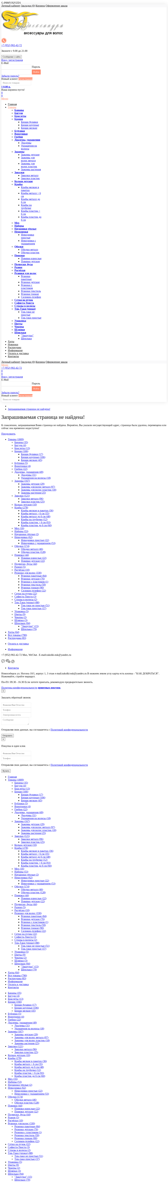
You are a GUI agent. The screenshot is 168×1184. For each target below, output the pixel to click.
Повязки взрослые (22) (33, 558)
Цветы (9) (19, 614)
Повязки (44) (21, 555)
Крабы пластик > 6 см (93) (36, 522)
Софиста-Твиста (24, 303)
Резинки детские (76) (33, 578)
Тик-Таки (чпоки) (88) (26, 602)
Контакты (13, 356)
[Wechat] (8, 662)
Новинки (13, 344)
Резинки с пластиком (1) (34, 581)
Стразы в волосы (24, 305)
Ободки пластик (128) (33, 552)
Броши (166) (21, 451)
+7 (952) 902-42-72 (11, 45)
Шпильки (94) (22, 623)
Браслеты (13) (22, 448)
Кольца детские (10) (25, 504)
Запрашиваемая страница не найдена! (29, 409)
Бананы (19, 110)
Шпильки (20, 332)
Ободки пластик (30, 252)
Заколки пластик (30, 178)
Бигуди (18, 113)
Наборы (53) (21, 531)
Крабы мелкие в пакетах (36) (37, 510)
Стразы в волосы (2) (25, 599)
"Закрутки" (27, 335)
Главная (12, 104)
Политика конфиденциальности (19, 687)
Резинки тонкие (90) (32, 587)
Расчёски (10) (22, 569)
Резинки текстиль (31, 291)
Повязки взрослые (31, 258)
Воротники (21, 133)
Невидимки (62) (23, 537)
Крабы (18, 184)
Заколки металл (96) (32, 498)
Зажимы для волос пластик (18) (38, 489)
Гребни (18, 136)
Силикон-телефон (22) (33, 590)
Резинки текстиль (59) (33, 584)
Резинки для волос (25, 273)
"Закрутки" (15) (30, 626)
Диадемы (26, 142)
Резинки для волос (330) (28, 572)
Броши (18, 119)
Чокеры (19, 326)
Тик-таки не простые (28, 313)
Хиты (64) (13, 632)
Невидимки (21, 231)
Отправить (7, 735)
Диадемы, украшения (27, 139)
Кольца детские (23, 181)
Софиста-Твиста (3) (25, 596)
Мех (16, 222)
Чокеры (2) (20, 617)
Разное (18, 267)
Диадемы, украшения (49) (28, 472)
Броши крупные (30, 125)
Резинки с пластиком (27, 286)
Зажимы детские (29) (32, 483)
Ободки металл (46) (32, 549)
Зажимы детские (30, 154)
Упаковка (20, 320)
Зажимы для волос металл (28, 159)
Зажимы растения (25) (33, 492)
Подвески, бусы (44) (25, 564)
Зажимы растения (31, 169)
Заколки (19, 172)
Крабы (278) (21, 507)
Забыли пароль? (10, 75)
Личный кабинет (10, 5)
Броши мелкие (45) (31, 460)
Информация (15, 350)
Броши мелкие (29, 128)
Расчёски (19, 270)
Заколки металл (29, 175)
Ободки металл (29, 249)
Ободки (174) (21, 546)
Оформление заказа (56, 5)
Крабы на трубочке (26, 206)
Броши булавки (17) (32, 454)
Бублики (19, 131)
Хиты (11, 341)
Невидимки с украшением (28, 242)
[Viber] (3, 662)
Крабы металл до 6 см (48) (35, 516)
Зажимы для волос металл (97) (38, 486)
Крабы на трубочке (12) (34, 519)
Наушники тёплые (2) (26, 534)
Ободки (18, 246)
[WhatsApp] (13, 662)
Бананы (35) (21, 442)
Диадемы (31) (28, 475)
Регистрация (25, 78)
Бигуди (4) (20, 445)
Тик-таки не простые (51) (35, 605)
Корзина (40, 5)
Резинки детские (30, 282)
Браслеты (20, 116)
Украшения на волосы (29, 147)
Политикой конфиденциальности (69, 729)
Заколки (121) (22, 495)
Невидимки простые (27, 236)
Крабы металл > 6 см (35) (35, 513)
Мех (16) (19, 528)
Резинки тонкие (30, 294)
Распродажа (14, 347)
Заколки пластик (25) (33, 501)
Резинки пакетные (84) (34, 575)
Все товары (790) (17, 635)
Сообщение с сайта (12, 57)
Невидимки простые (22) (35, 540)
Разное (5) (20, 566)
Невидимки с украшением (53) (38, 543)
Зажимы (19, 151)
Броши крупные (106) (33, 457)
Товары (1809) (16, 439)
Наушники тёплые (25, 228)
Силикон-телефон (31, 297)
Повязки (19, 255)
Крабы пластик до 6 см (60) (36, 525)
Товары (12, 107)
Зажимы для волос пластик (29, 165)
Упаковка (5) (21, 611)
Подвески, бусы (23, 264)
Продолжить (8, 433)
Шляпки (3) (20, 620)
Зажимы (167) (22, 480)
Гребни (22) (20, 469)
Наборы (19, 225)
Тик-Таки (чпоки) (25, 308)
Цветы (18, 323)
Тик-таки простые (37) (33, 608)
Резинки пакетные (26, 278)
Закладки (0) (28, 5)
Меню (4, 98)
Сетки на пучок (23, 300)
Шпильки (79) (29, 629)
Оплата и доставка (18, 353)
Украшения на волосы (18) (36, 477)
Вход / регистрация (12, 60)
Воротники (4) (22, 466)
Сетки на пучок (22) (25, 593)
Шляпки (19, 329)
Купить (6, 771)
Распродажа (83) (17, 638)
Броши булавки (29, 122)
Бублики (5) (21, 463)
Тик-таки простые (31, 317)
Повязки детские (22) (33, 561)
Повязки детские (30, 261)
